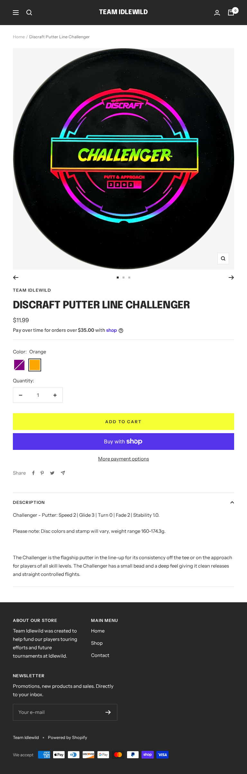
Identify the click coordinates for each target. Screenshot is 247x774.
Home (19, 36)
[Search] (29, 12)
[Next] (231, 277)
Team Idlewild (32, 290)
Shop (97, 643)
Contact (100, 655)
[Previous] (15, 277)
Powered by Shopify (67, 737)
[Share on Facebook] (33, 473)
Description (29, 502)
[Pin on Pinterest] (42, 473)
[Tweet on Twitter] (52, 473)
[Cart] (231, 12)
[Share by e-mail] (63, 473)
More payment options (123, 459)
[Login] (217, 12)
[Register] (108, 712)
